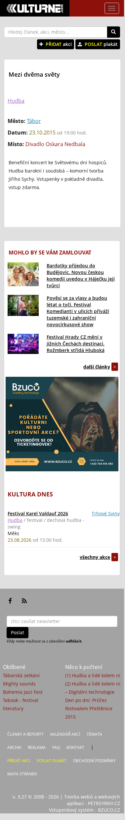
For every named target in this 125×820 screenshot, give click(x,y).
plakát (101, 44)
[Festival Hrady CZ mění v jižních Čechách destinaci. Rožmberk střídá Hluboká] (23, 344)
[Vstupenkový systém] (62, 424)
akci (59, 44)
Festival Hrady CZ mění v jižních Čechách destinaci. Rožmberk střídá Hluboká (75, 343)
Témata (94, 734)
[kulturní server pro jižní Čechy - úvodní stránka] (34, 8)
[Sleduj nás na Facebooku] (10, 600)
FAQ (56, 747)
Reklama (37, 747)
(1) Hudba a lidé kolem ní (92, 675)
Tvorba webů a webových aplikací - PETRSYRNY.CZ (92, 800)
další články (96, 367)
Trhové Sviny (106, 513)
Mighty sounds (19, 684)
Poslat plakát (51, 760)
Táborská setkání (21, 675)
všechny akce (95, 557)
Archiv (14, 747)
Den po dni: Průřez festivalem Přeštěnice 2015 (88, 708)
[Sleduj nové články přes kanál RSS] (24, 600)
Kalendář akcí (65, 734)
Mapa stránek (22, 774)
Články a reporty (25, 734)
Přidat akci (18, 760)
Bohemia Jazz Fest (23, 692)
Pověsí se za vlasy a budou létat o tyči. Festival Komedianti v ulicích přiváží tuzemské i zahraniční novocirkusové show (78, 311)
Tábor (34, 121)
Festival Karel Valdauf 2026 (38, 513)
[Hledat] (113, 32)
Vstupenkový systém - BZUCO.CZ (84, 810)
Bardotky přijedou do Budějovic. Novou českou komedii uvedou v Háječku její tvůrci (81, 275)
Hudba (16, 100)
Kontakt (75, 747)
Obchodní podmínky (94, 760)
